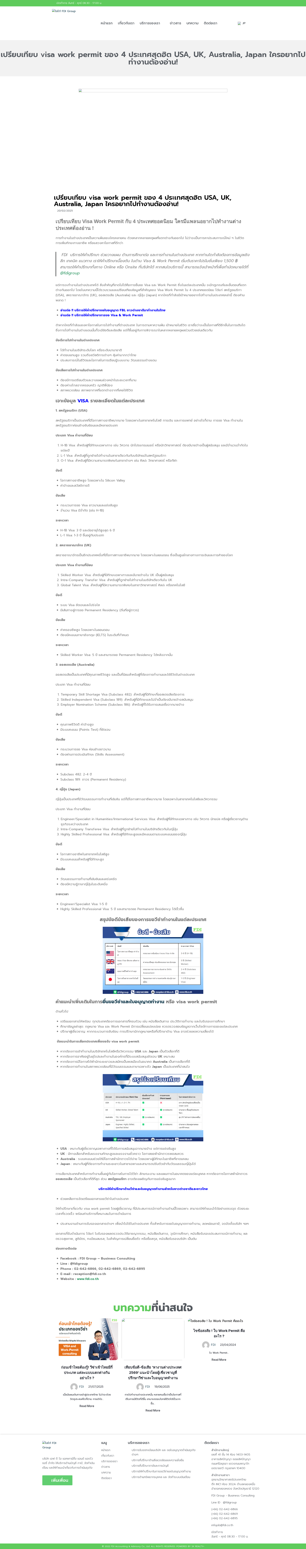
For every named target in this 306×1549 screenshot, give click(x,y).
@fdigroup (70, 273)
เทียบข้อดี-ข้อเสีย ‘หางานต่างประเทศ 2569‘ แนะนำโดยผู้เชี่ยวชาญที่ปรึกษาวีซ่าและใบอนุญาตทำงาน (153, 1372)
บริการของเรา (150, 23)
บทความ (192, 23)
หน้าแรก (107, 23)
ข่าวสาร (175, 23)
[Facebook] (251, 3)
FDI (81, 1386)
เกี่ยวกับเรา (126, 23)
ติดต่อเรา (210, 23)
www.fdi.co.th (88, 1278)
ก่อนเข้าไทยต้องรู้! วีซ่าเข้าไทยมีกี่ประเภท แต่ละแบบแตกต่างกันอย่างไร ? (87, 1372)
